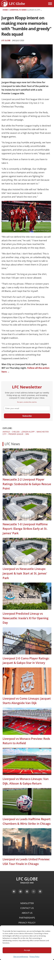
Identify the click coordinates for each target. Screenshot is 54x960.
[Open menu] (50, 3)
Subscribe (27, 416)
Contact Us (27, 908)
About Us (27, 912)
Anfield (6, 431)
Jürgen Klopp (28, 431)
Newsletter (27, 903)
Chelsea (16, 431)
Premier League (15, 434)
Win (27, 434)
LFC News (12, 444)
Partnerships (27, 917)
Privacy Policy (34, 956)
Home (5, 10)
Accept (27, 950)
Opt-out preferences (20, 956)
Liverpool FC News (18, 10)
